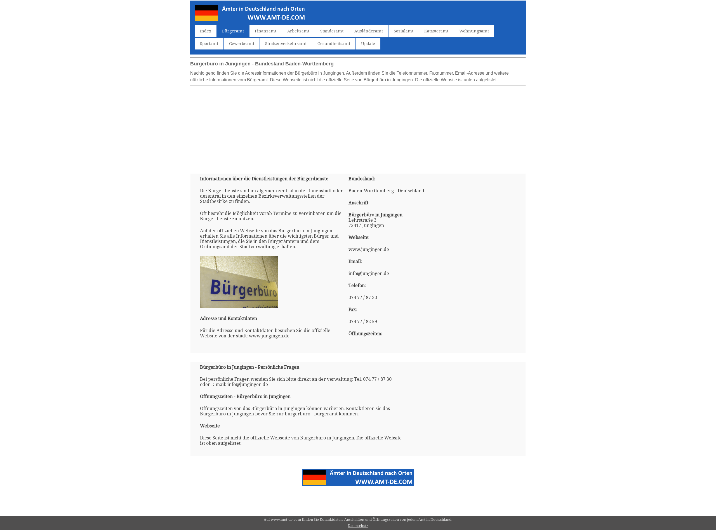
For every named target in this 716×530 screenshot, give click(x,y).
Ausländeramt (368, 31)
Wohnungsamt (474, 31)
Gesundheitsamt (333, 43)
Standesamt (331, 31)
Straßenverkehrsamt (286, 43)
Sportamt (209, 43)
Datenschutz (358, 526)
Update (368, 43)
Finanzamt (265, 31)
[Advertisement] (358, 127)
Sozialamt (403, 31)
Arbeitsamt (298, 31)
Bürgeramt (233, 31)
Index (205, 31)
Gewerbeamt (241, 43)
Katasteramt (436, 31)
